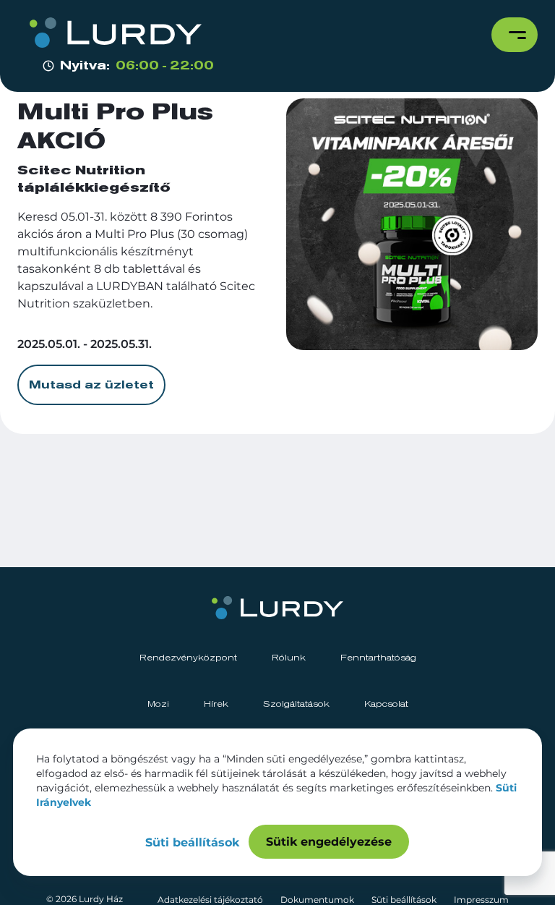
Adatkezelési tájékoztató (210, 899)
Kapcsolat (386, 704)
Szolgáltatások (296, 704)
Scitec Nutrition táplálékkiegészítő (94, 179)
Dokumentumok (317, 899)
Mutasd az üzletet (91, 385)
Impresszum (481, 899)
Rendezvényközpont (188, 658)
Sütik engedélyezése (329, 842)
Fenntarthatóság (378, 658)
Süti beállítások (403, 899)
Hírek (216, 704)
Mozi (158, 704)
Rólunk (289, 658)
